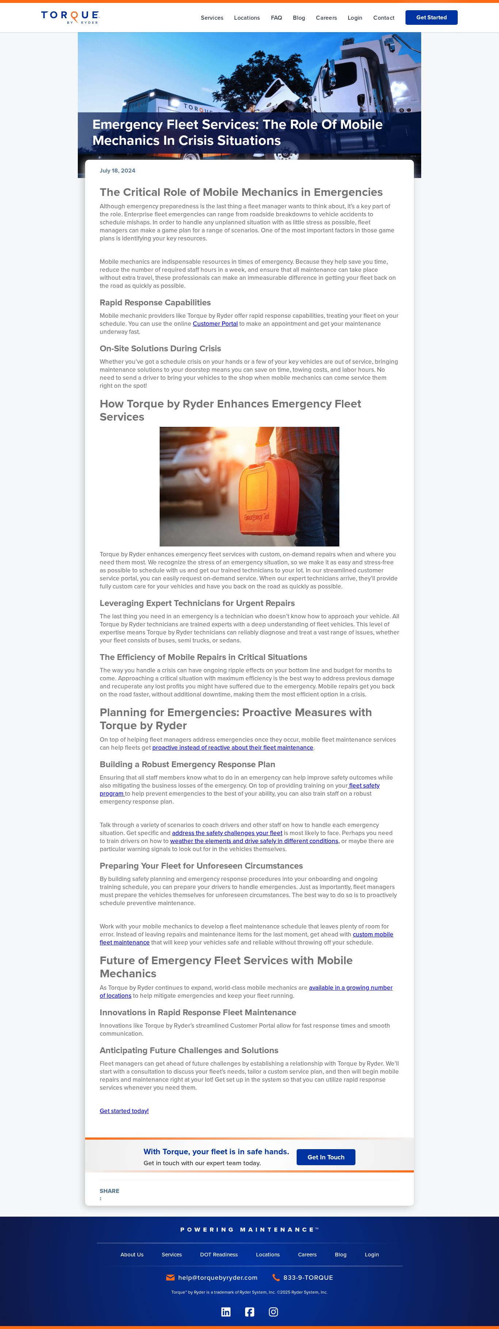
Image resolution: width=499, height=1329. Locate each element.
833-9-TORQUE (308, 1277)
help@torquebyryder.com (218, 1277)
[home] (70, 17)
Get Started (431, 17)
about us (132, 1254)
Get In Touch (326, 1157)
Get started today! (124, 1110)
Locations (247, 17)
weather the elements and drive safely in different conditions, (255, 841)
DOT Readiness (219, 1254)
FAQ (276, 17)
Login (355, 17)
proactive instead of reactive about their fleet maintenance (232, 747)
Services (212, 17)
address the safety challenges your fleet (227, 832)
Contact (384, 17)
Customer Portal (215, 323)
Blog (299, 17)
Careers (326, 17)
